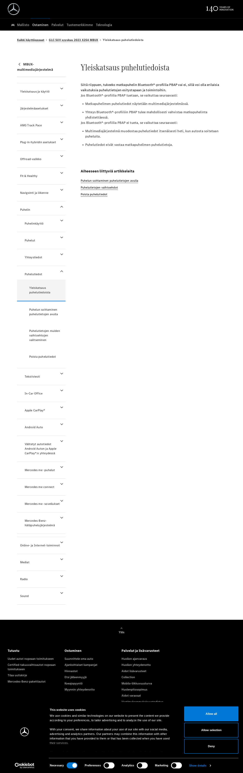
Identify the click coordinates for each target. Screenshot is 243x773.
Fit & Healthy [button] (29, 176)
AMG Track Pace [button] (31, 125)
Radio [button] (24, 579)
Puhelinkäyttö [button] (34, 223)
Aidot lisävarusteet (134, 671)
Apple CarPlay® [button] (35, 410)
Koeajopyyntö (74, 683)
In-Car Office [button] (34, 393)
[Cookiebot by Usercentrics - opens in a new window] (24, 765)
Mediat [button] (24, 562)
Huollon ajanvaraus (134, 659)
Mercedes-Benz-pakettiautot (27, 681)
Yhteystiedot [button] (33, 257)
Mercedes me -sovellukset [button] (42, 504)
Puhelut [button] (30, 240)
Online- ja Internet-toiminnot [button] (40, 545)
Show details (197, 765)
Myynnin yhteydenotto (80, 689)
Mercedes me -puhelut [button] (40, 470)
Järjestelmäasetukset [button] (34, 108)
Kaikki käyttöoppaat (30, 40)
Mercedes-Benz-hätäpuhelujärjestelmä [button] (40, 523)
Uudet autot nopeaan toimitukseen (31, 659)
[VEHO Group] (14, 9)
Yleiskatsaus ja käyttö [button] (35, 91)
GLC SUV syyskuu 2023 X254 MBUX (73, 40)
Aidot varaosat (131, 696)
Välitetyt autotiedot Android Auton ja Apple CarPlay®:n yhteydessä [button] (40, 448)
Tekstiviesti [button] (32, 377)
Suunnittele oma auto (79, 659)
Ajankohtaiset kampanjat (81, 665)
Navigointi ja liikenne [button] (34, 193)
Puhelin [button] (25, 210)
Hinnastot (71, 671)
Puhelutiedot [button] (33, 274)
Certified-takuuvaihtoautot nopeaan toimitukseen (32, 667)
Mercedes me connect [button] (39, 487)
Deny (211, 746)
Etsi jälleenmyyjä (76, 677)
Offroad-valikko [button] (31, 159)
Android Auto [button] (34, 427)
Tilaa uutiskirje (17, 675)
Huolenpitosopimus (134, 689)
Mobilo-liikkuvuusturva (137, 683)
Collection (128, 677)
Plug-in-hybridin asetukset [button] (38, 142)
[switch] (109, 765)
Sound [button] (24, 596)
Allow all (211, 713)
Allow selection (211, 730)
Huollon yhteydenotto (136, 665)
